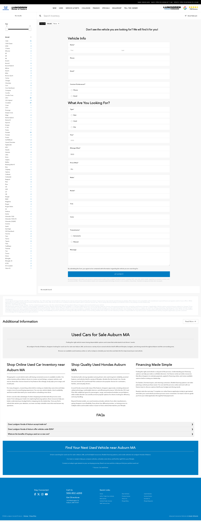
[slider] (6, 29)
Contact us (65, 463)
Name (72, 45)
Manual (76, 242)
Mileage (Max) (75, 148)
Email (72, 71)
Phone (72, 58)
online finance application (171, 391)
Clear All (42, 23)
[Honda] (6, 8)
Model (72, 191)
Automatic (77, 236)
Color (72, 217)
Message (73, 250)
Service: (186, 2)
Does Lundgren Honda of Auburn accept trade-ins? (27, 424)
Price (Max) (74, 163)
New (74, 115)
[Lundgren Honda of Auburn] (19, 8)
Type (72, 109)
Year (72, 135)
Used (75, 121)
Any (74, 127)
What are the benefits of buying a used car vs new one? (29, 434)
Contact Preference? (78, 84)
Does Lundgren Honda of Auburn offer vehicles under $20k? (31, 429)
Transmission (75, 230)
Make (72, 177)
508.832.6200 (74, 493)
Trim (71, 204)
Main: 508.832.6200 (144, 2)
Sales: (162, 2)
